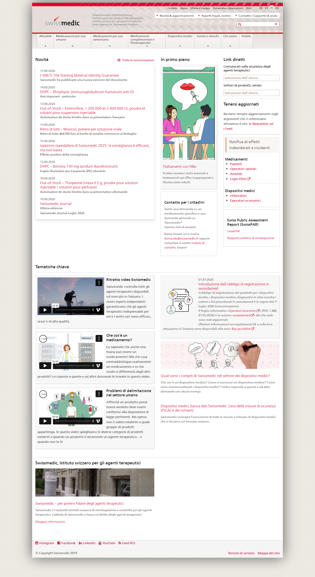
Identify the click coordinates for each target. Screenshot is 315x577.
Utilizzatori (238, 196)
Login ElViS (238, 179)
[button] (240, 24)
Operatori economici (245, 200)
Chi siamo (230, 36)
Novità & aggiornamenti (176, 15)
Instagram (46, 543)
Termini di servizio (241, 553)
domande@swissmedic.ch (181, 238)
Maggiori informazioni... (51, 521)
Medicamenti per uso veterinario (108, 37)
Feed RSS (128, 543)
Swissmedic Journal (55, 203)
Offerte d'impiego (200, 8)
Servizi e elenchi (208, 36)
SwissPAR (233, 231)
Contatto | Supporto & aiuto (258, 15)
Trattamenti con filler (179, 166)
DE (260, 8)
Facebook (68, 543)
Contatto (172, 8)
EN (277, 8)
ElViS (249, 8)
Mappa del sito (269, 553)
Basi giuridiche (241, 328)
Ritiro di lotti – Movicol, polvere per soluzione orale (81, 129)
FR (266, 8)
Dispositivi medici (180, 36)
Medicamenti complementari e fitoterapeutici (142, 39)
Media (184, 8)
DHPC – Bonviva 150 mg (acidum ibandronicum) (79, 166)
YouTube (108, 543)
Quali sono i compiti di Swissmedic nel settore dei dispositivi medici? (215, 376)
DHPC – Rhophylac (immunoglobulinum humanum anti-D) (87, 92)
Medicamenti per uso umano (71, 37)
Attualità (45, 36)
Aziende (236, 174)
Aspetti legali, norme (216, 15)
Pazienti (236, 164)
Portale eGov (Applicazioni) (228, 8)
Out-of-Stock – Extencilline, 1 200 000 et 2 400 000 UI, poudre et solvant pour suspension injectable (92, 110)
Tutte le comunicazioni (138, 60)
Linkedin (89, 543)
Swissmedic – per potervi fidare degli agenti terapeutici (79, 503)
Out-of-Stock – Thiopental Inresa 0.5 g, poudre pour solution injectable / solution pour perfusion (89, 185)
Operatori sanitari (243, 169)
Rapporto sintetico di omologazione (250, 238)
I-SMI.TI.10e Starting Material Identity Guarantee (79, 75)
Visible (246, 36)
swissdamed (242, 315)
